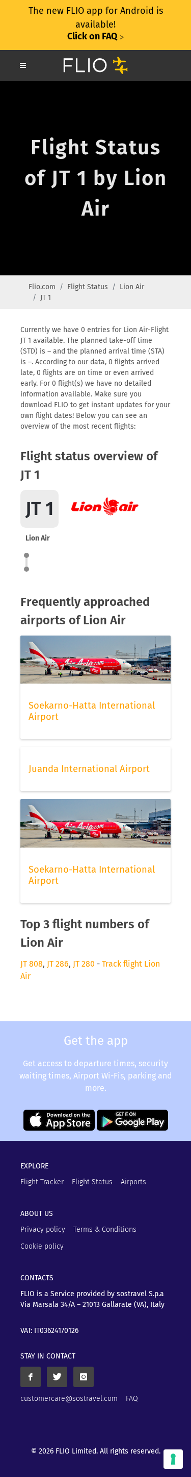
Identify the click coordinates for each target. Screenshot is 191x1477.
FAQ (132, 1398)
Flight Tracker (42, 1182)
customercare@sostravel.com (69, 1398)
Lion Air (132, 287)
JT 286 (58, 964)
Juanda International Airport (89, 769)
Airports (133, 1182)
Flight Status (87, 287)
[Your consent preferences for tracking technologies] (173, 1459)
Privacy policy (42, 1229)
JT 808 (31, 964)
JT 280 (84, 964)
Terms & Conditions (105, 1229)
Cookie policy (42, 1246)
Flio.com (42, 287)
